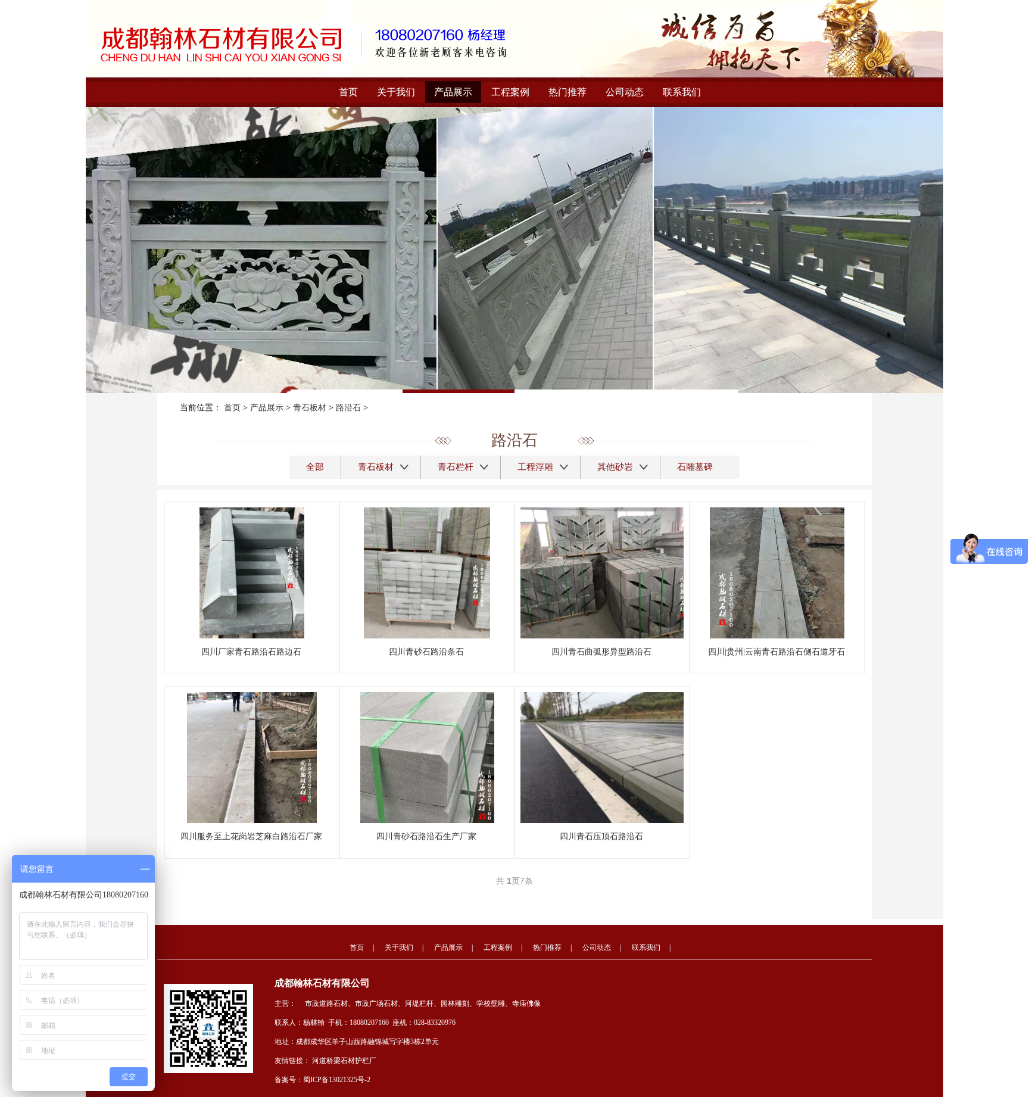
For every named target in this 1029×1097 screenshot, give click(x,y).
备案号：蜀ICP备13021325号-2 (322, 1080)
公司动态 (625, 92)
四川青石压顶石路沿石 (601, 836)
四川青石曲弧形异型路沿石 (601, 651)
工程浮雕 (535, 467)
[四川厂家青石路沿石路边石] (252, 572)
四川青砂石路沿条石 (426, 651)
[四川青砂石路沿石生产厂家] (427, 757)
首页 (348, 92)
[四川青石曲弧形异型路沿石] (607, 572)
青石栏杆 (455, 467)
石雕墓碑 (695, 467)
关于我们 (396, 92)
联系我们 (682, 92)
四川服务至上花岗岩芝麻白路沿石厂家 (251, 836)
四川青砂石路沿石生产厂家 (426, 836)
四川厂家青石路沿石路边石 (251, 651)
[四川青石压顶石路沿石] (607, 757)
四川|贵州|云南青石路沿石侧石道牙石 (776, 651)
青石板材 (309, 407)
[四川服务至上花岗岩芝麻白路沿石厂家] (252, 757)
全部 (315, 467)
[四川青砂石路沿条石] (427, 572)
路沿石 (348, 407)
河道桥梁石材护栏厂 (344, 1061)
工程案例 (510, 92)
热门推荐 (567, 92)
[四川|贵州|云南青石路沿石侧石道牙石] (777, 572)
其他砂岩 (615, 467)
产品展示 (453, 92)
